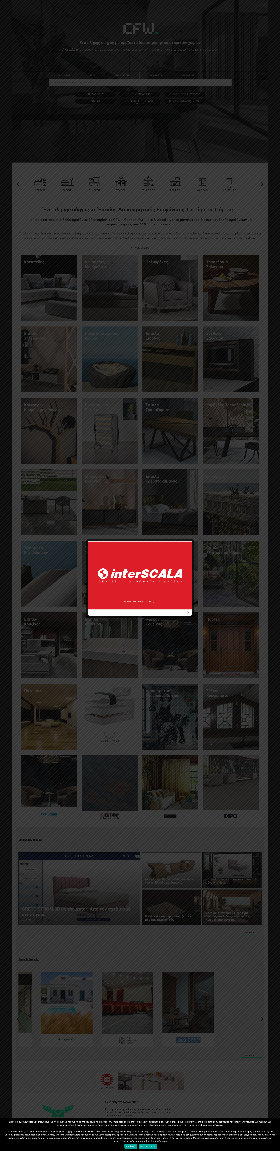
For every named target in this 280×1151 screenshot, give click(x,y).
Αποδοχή (130, 1146)
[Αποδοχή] (276, 1134)
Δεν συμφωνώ (148, 1146)
